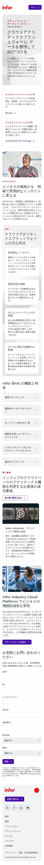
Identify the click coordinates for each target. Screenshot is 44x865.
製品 (7, 821)
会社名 (5, 710)
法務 (20, 852)
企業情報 (9, 846)
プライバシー (11, 852)
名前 (4, 671)
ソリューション (12, 826)
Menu (33, 7)
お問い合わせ (13, 799)
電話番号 (6, 722)
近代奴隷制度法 (31, 852)
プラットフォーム (16, 21)
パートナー (10, 841)
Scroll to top (36, 790)
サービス (9, 836)
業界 (4, 748)
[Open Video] (21, 513)
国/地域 (5, 735)
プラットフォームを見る (15, 642)
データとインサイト (17, 24)
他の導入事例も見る (13, 498)
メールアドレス (9, 697)
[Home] (7, 7)
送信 (6, 761)
